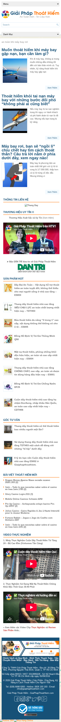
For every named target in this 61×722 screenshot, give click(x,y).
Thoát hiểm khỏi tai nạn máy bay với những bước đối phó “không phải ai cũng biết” (29, 100)
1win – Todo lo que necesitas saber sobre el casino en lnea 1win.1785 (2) (31, 488)
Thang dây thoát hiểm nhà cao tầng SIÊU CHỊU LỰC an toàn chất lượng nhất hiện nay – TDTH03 (36, 307)
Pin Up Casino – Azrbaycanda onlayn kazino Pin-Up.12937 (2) (30, 505)
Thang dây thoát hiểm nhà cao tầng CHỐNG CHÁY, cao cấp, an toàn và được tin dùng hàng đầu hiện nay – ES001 (36, 371)
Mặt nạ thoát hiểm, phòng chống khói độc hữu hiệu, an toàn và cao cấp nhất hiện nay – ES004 (35, 355)
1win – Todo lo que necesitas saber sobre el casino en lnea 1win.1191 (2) (31, 526)
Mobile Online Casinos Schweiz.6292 (23, 499)
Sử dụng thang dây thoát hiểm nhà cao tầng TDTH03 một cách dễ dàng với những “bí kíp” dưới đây (36, 445)
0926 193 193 (41, 686)
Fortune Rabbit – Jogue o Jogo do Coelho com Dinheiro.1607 (29, 519)
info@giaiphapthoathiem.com (30, 689)
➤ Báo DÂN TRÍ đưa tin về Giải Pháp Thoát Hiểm (31, 261)
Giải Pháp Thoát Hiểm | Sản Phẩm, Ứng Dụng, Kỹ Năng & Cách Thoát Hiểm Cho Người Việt (34, 681)
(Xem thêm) (31, 218)
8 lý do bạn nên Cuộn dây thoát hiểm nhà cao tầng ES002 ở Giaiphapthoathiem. (34, 461)
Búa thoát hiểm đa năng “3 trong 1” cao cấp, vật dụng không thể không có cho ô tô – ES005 (36, 323)
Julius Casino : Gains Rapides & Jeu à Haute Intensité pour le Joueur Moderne (32, 512)
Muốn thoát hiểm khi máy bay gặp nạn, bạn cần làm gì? (29, 52)
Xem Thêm (52, 88)
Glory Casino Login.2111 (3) (19, 494)
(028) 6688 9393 (17, 686)
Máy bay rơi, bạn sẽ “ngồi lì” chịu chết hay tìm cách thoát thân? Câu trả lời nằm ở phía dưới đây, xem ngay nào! (28, 152)
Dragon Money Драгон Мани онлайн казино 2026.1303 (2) (27, 481)
